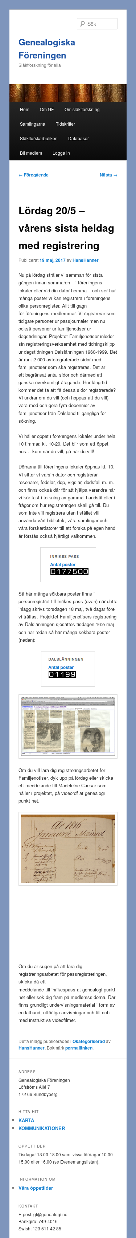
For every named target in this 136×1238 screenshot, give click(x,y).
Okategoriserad (89, 1041)
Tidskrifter (65, 124)
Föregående (33, 174)
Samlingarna (32, 124)
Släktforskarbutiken (39, 138)
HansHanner (86, 260)
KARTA (26, 1120)
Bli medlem (31, 153)
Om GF (47, 109)
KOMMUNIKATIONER (41, 1128)
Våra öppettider (35, 1187)
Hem (24, 109)
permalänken (78, 1047)
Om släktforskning (82, 109)
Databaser (78, 138)
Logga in (61, 153)
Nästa (109, 174)
